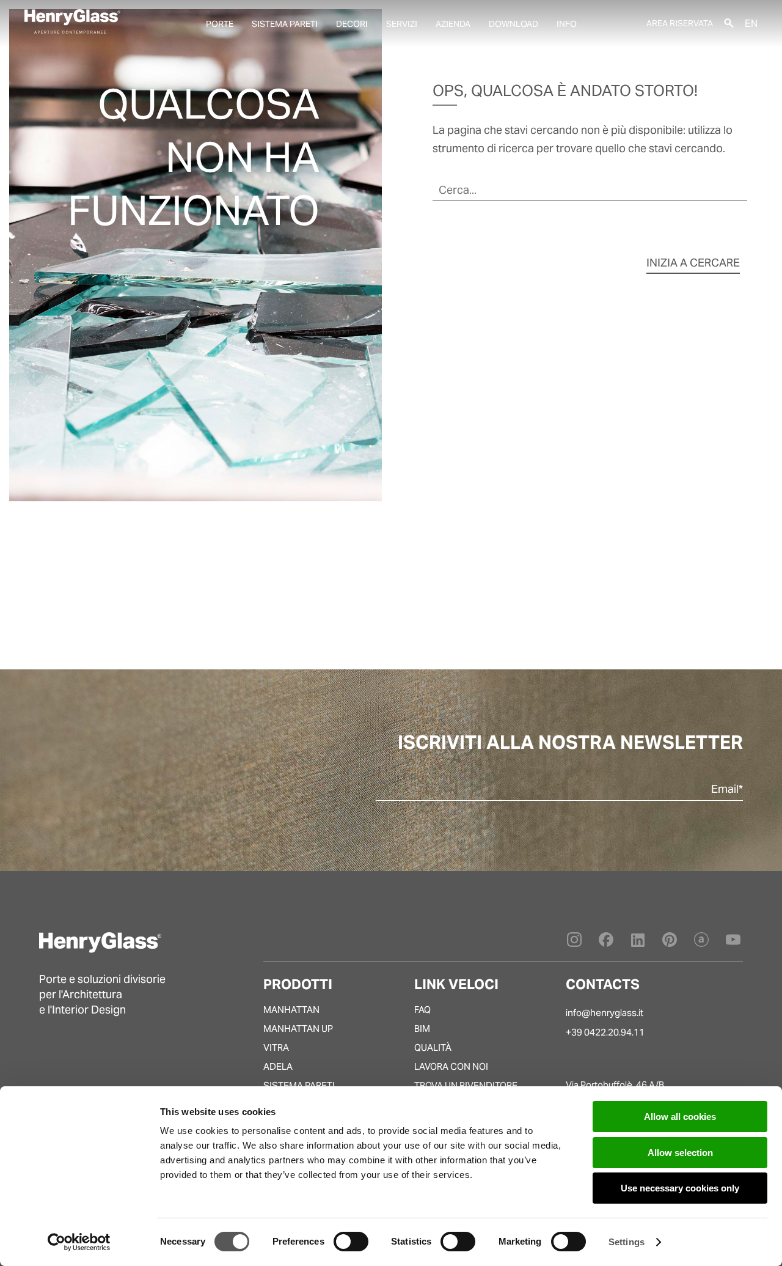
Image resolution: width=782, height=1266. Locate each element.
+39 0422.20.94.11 (605, 1032)
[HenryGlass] (72, 21)
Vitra (276, 1047)
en (751, 23)
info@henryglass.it (604, 1012)
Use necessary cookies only (680, 1188)
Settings (626, 1242)
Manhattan (291, 1009)
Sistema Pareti (299, 1085)
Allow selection (680, 1152)
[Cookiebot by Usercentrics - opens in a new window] (79, 1242)
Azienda (453, 23)
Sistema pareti (285, 23)
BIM (422, 1028)
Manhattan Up (298, 1028)
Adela (278, 1066)
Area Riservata (679, 23)
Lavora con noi (451, 1066)
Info (567, 23)
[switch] (351, 1241)
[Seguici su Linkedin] (638, 943)
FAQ (422, 1009)
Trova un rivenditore (465, 1085)
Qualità (432, 1047)
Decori (352, 23)
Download (513, 23)
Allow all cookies (680, 1116)
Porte (219, 23)
